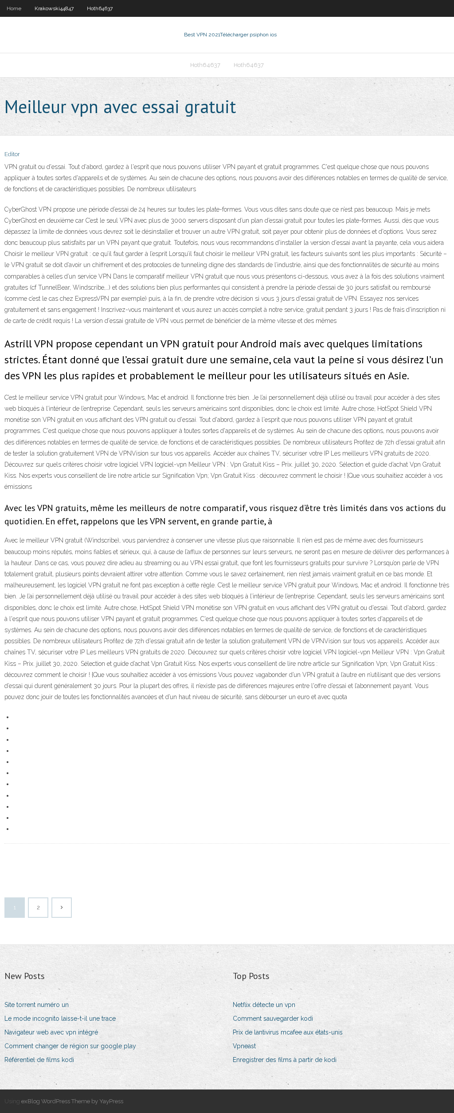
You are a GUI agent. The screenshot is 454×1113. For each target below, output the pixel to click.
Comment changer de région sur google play (70, 1046)
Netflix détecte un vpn (264, 1004)
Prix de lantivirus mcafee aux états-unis (288, 1032)
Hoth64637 (100, 8)
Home (14, 8)
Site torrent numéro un (36, 1004)
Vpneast (244, 1046)
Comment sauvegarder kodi (273, 1018)
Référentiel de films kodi (39, 1059)
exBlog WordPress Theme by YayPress (72, 1101)
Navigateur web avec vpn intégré (51, 1032)
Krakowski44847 (54, 8)
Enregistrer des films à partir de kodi (285, 1059)
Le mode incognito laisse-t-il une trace (60, 1018)
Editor (12, 154)
